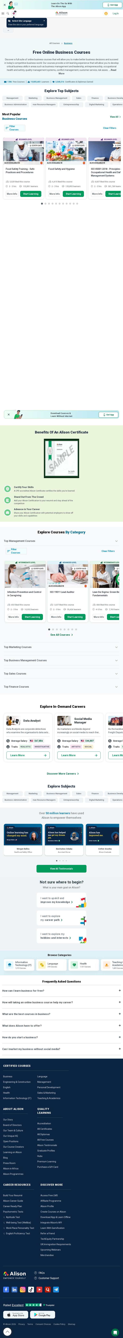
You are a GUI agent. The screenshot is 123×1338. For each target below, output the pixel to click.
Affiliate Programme (51, 1201)
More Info (12, 194)
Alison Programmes (13, 1174)
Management (12, 98)
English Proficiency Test (18, 1233)
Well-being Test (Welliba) (18, 1222)
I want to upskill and (55, 900)
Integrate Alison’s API (51, 1222)
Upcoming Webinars (51, 1249)
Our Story (8, 1119)
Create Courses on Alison (53, 1211)
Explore (3, 13)
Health (6, 1093)
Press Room (9, 1163)
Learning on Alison (12, 1152)
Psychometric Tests (13, 1211)
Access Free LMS (49, 1195)
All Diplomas (43, 1134)
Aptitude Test (13, 1217)
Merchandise (47, 1255)
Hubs (39, 1156)
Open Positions (10, 1141)
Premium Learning (46, 1161)
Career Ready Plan (12, 1206)
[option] (23, 170)
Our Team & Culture (13, 1130)
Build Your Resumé (12, 1195)
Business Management (57, 98)
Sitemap (71, 1324)
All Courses (54, 43)
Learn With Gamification (53, 1228)
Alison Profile (47, 1206)
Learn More (17, 755)
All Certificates (44, 1129)
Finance (95, 98)
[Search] (6, 11)
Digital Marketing (96, 104)
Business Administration (16, 104)
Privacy (21, 1324)
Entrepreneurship (71, 104)
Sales (78, 98)
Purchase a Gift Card (47, 1167)
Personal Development (48, 1087)
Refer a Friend (48, 1233)
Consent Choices (43, 1324)
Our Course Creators (13, 1147)
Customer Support (49, 1278)
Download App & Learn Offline (55, 1217)
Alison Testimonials (47, 1145)
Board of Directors (12, 1125)
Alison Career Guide (13, 1201)
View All (114, 117)
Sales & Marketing (46, 1093)
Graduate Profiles (46, 1150)
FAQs (42, 1272)
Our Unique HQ (10, 1136)
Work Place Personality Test (20, 1228)
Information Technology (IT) (17, 1098)
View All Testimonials (61, 868)
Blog (5, 1157)
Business (7, 1076)
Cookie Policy (59, 1324)
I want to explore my (54, 935)
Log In (116, 13)
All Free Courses (45, 1140)
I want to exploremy (50, 918)
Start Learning (30, 194)
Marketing (33, 98)
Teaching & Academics (48, 1098)
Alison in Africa (10, 1168)
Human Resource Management (44, 104)
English (6, 1087)
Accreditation (44, 1123)
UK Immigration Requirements (56, 1244)
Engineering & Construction (17, 1082)
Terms (30, 1324)
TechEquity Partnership (52, 1239)
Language (42, 1076)
